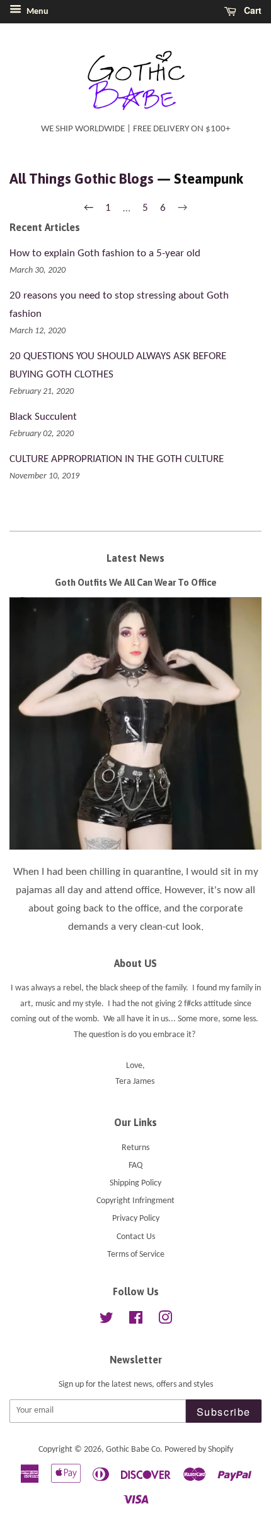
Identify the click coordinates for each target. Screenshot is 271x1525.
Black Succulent (43, 417)
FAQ (135, 1165)
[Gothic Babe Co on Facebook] (136, 1321)
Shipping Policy (135, 1183)
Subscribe (224, 1411)
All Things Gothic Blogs (81, 178)
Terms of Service (135, 1254)
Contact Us (136, 1237)
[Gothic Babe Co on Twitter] (106, 1321)
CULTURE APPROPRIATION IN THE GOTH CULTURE (116, 459)
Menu (37, 11)
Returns (135, 1148)
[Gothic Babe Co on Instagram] (165, 1321)
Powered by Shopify (198, 1449)
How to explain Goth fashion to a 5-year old (104, 253)
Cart (251, 10)
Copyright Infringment (135, 1201)
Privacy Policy (135, 1218)
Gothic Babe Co (133, 1449)
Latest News (135, 558)
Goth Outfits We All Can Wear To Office (136, 583)
